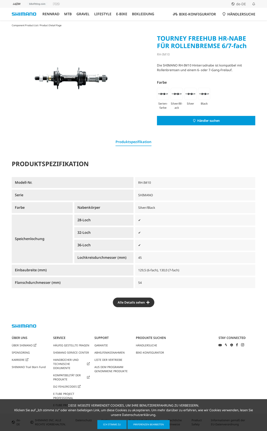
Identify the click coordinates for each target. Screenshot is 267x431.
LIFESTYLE (102, 14)
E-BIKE (121, 14)
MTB (68, 14)
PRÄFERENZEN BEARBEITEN (148, 424)
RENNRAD (50, 14)
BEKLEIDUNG (143, 14)
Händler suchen (208, 120)
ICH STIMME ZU (112, 424)
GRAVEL (83, 14)
